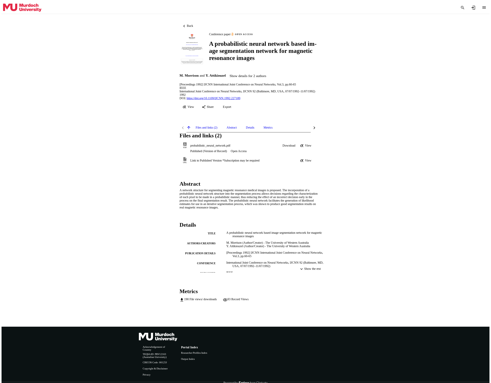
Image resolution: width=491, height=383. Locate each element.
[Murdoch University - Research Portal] (22, 7)
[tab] (206, 127)
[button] (289, 145)
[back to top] (188, 127)
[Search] (462, 7)
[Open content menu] (484, 7)
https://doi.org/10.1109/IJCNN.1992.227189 (213, 98)
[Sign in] (473, 7)
